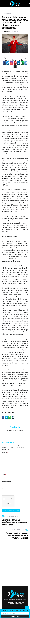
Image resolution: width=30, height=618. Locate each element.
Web (2, 488)
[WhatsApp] (22, 63)
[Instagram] (11, 63)
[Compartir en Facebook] (3, 417)
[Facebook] (4, 63)
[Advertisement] (15, 565)
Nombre (4, 474)
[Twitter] (7, 63)
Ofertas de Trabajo (16, 604)
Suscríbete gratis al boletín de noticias (15, 610)
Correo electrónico (6, 481)
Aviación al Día (7, 31)
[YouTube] (15, 63)
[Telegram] (25, 63)
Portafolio (10, 412)
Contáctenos (19, 602)
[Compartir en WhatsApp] (9, 417)
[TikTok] (15, 66)
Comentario (5, 452)
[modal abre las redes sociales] (13, 417)
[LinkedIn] (18, 63)
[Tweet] (6, 417)
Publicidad (10, 602)
